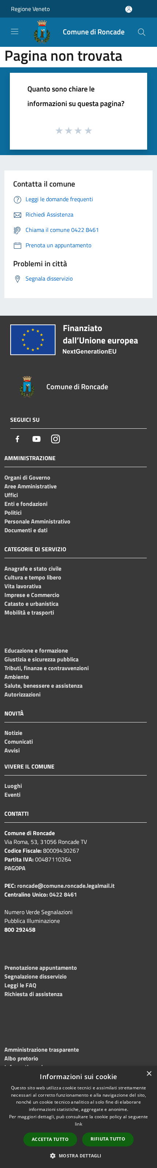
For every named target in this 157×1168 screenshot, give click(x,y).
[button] (78, 1155)
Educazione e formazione (36, 650)
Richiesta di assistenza (33, 993)
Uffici (11, 495)
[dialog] (78, 1117)
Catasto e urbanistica (31, 603)
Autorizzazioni (22, 694)
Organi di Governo (27, 477)
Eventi (12, 794)
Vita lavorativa (22, 586)
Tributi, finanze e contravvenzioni (46, 668)
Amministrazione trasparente (41, 1049)
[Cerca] (141, 32)
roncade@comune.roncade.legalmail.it (66, 885)
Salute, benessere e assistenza (43, 685)
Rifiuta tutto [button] (108, 1139)
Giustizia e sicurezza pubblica (41, 659)
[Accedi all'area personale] (129, 9)
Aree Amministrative (30, 486)
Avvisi (12, 750)
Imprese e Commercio (32, 594)
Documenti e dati (25, 530)
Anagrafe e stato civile (32, 568)
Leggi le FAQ (20, 985)
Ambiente (16, 676)
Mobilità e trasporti (29, 612)
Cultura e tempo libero (32, 577)
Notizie (13, 732)
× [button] (149, 1074)
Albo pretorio (21, 1058)
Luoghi (13, 785)
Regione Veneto (30, 8)
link (78, 1124)
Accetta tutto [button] (50, 1139)
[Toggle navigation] (14, 31)
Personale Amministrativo (37, 521)
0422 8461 (63, 894)
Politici (13, 512)
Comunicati (18, 741)
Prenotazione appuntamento (40, 967)
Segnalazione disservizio (35, 976)
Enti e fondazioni (25, 503)
